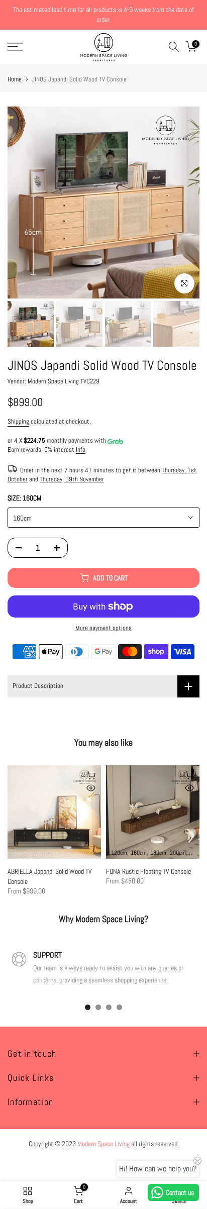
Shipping (18, 422)
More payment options (103, 628)
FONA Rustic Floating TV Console (148, 871)
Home (15, 79)
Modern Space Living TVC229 (63, 381)
